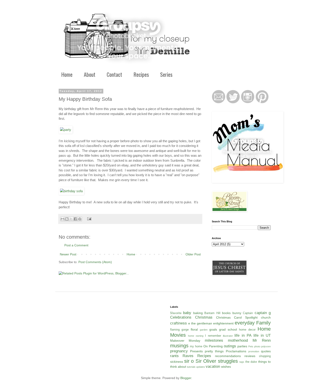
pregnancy (179, 351)
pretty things (214, 351)
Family (263, 323)
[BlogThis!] (67, 219)
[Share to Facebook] (75, 219)
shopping (265, 356)
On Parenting (213, 346)
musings (179, 345)
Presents (196, 351)
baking (198, 313)
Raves (188, 356)
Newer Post (68, 254)
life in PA (242, 335)
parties (242, 346)
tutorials (191, 366)
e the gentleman (200, 323)
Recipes (141, 74)
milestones (214, 340)
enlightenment (223, 323)
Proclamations (236, 351)
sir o (189, 361)
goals (213, 329)
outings (230, 346)
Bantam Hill (212, 313)
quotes (266, 351)
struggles (228, 361)
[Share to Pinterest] (79, 219)
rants (174, 356)
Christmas (203, 317)
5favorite (175, 313)
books (226, 313)
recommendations (228, 356)
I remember (213, 335)
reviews (249, 356)
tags (241, 361)
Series (166, 74)
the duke (251, 361)
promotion (253, 351)
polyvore (266, 346)
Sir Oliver (205, 361)
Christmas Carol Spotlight (237, 317)
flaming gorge (179, 329)
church (266, 317)
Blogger (185, 378)
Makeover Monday (185, 340)
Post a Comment (76, 245)
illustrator (228, 335)
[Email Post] (88, 218)
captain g (263, 313)
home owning (195, 335)
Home (66, 74)
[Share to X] (71, 219)
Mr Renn (262, 340)
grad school (228, 329)
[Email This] (62, 219)
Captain (248, 313)
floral (194, 329)
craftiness (178, 323)
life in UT (262, 335)
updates (200, 366)
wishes (226, 366)
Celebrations (180, 317)
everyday (245, 323)
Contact (114, 74)
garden (204, 329)
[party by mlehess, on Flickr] (65, 130)
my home (196, 346)
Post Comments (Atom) (95, 262)
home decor (247, 329)
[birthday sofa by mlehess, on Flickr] (71, 191)
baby (187, 313)
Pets (250, 346)
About (89, 74)
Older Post (193, 254)
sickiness (176, 361)
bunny (236, 313)
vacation (213, 366)
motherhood (238, 340)
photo (257, 346)
